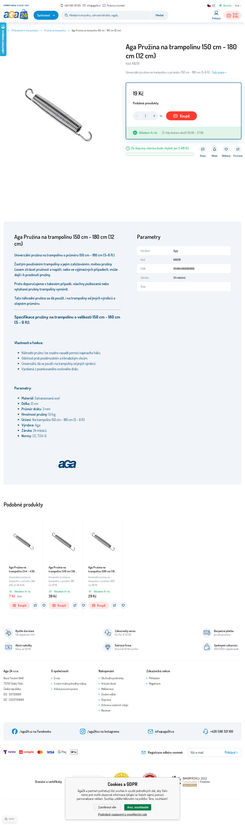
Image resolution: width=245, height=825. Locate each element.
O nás (57, 678)
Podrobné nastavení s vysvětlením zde (122, 814)
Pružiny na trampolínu (55, 30)
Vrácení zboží (108, 683)
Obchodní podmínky (112, 678)
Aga (175, 250)
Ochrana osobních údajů (114, 705)
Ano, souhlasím (138, 807)
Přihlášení (154, 678)
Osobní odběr (108, 694)
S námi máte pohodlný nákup (70, 683)
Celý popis (218, 72)
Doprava (106, 699)
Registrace (154, 683)
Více (237, 5)
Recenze (105, 710)
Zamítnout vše (107, 807)
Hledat (160, 15)
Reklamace (107, 689)
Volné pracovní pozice (66, 689)
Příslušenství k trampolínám (25, 30)
